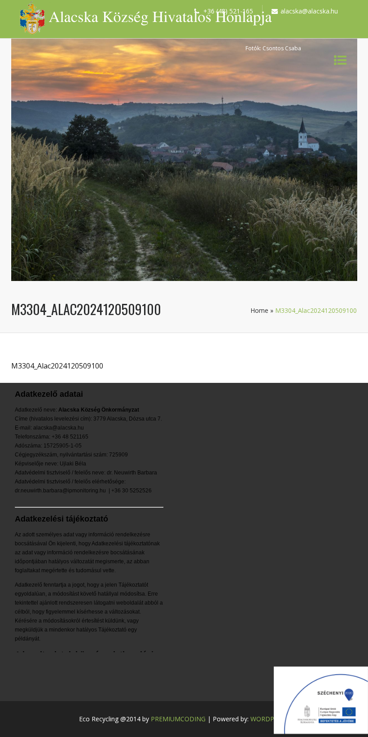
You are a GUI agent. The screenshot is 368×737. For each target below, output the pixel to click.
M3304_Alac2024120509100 (57, 366)
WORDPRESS (269, 719)
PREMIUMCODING (178, 719)
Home (259, 310)
